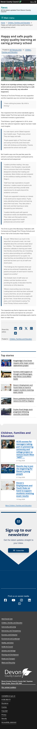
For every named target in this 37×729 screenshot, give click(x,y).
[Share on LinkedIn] (15, 328)
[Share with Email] (15, 333)
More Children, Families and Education (18, 505)
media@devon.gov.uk (8, 696)
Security (4, 718)
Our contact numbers (9, 687)
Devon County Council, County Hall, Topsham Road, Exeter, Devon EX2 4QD (17, 682)
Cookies (4, 707)
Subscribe (20, 550)
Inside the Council (7, 646)
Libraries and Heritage (8, 650)
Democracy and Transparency (11, 631)
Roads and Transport (8, 658)
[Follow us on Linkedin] (29, 600)
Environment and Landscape (11, 639)
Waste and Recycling (8, 662)
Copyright (5, 711)
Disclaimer (5, 703)
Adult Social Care (7, 619)
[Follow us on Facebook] (5, 600)
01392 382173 (6, 699)
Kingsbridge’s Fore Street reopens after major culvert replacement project (23, 363)
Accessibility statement (9, 722)
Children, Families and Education (19, 23)
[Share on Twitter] (26, 328)
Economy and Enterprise (9, 635)
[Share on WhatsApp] (31, 328)
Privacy (4, 715)
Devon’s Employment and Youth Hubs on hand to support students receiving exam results (25, 489)
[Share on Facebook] (21, 328)
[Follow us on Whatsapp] (19, 603)
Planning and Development (10, 654)
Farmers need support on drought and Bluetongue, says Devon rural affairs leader (22, 375)
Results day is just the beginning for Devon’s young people (24, 470)
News (16, 9)
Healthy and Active (8, 643)
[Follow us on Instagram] (21, 600)
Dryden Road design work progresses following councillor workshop (23, 411)
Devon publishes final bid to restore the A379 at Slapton (23, 400)
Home (3, 23)
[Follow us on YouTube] (13, 600)
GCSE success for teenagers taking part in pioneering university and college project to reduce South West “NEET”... (25, 449)
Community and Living (9, 627)
